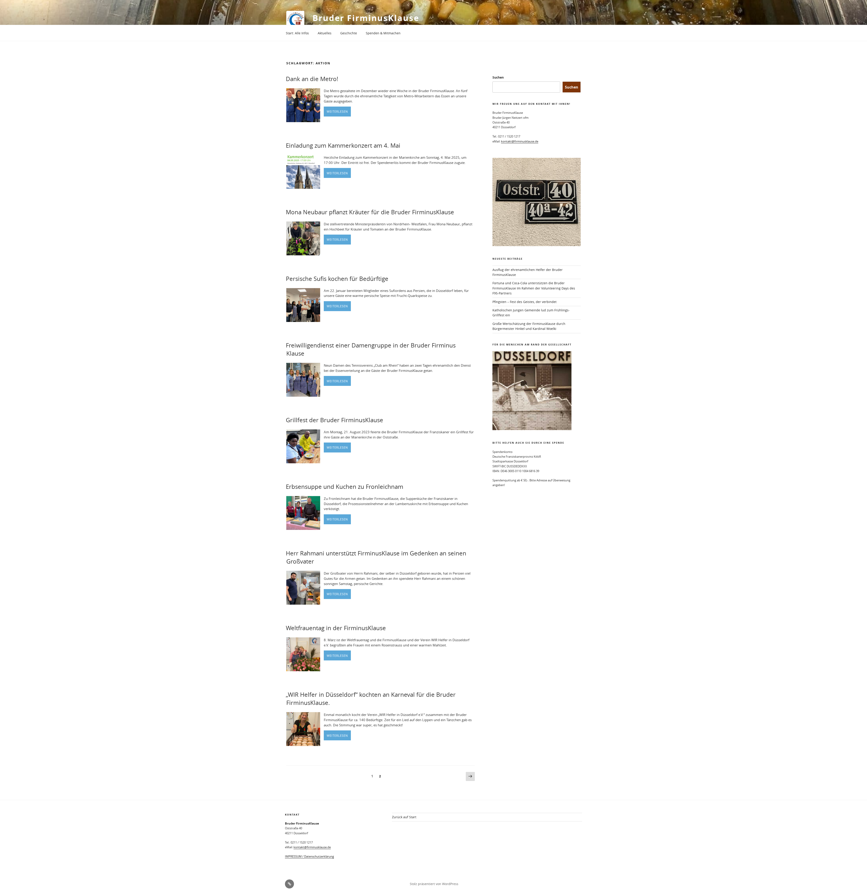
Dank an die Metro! (312, 79)
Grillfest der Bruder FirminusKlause (334, 420)
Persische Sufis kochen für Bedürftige (337, 279)
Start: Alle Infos (297, 33)
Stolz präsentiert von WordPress (434, 884)
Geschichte (348, 33)
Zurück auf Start (404, 817)
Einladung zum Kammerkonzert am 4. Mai (343, 145)
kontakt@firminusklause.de (519, 141)
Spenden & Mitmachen (383, 33)
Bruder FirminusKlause (365, 17)
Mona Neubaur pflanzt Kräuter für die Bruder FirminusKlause (370, 212)
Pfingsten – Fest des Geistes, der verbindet (524, 302)
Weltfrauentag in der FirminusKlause (336, 628)
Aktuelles (324, 33)
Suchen (498, 77)
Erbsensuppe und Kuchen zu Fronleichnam (344, 487)
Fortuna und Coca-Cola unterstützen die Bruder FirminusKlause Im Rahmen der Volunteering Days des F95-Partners (533, 288)
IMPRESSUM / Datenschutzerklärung (309, 856)
